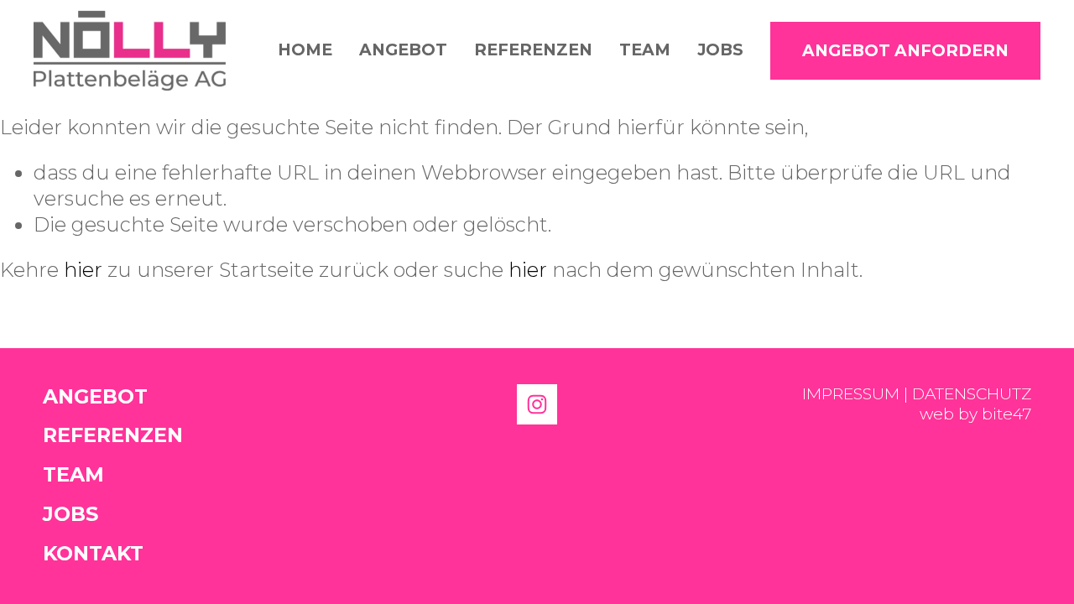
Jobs (720, 50)
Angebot (403, 50)
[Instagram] (537, 404)
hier (83, 270)
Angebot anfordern (905, 50)
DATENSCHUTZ (971, 394)
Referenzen (533, 50)
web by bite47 (975, 414)
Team (644, 50)
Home (305, 50)
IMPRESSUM (850, 394)
